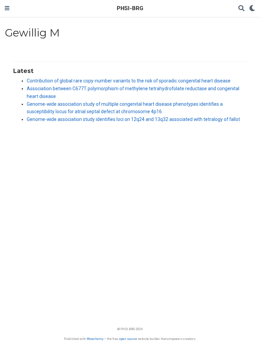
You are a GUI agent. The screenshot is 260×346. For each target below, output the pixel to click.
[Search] (241, 9)
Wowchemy (95, 339)
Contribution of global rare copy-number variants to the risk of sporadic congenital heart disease (129, 80)
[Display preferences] (252, 9)
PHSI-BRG (130, 8)
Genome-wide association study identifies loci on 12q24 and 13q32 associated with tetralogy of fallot (133, 119)
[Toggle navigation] (7, 8)
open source (128, 339)
